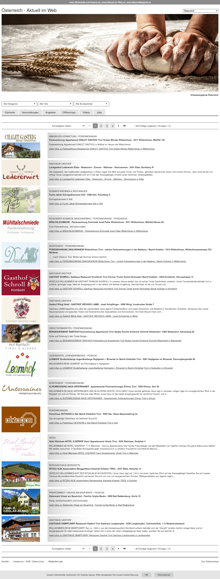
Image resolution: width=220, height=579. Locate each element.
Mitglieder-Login (55, 561)
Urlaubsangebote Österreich (204, 94)
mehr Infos (102, 148)
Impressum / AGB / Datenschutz (28, 561)
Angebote (51, 112)
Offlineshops (69, 112)
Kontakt (5, 561)
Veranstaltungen (30, 112)
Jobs (99, 112)
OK (146, 574)
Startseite (10, 112)
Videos (86, 112)
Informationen (164, 574)
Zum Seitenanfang (209, 561)
